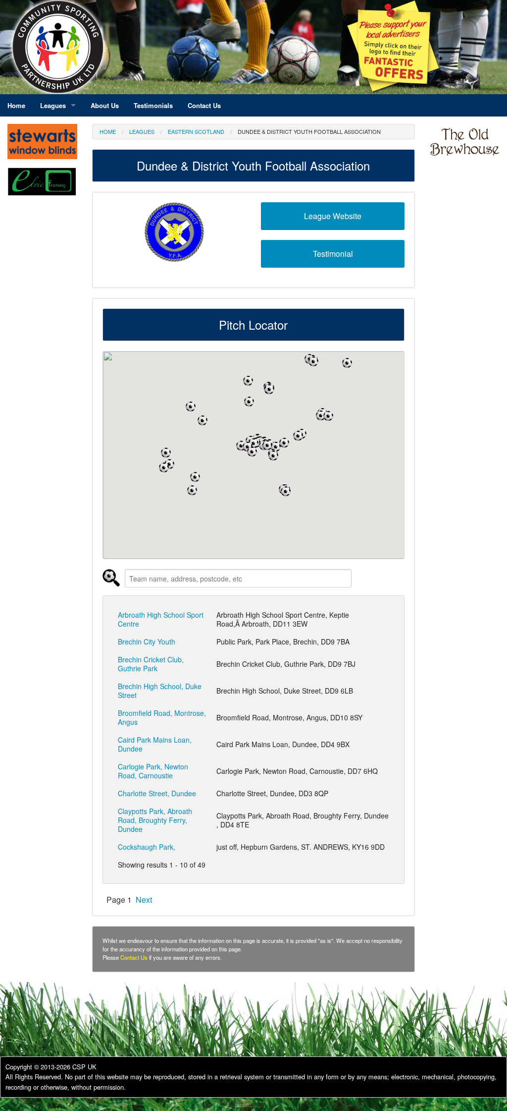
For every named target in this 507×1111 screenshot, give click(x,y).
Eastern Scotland (196, 131)
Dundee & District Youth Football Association (309, 131)
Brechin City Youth (146, 641)
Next (144, 899)
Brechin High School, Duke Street (160, 690)
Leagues (141, 131)
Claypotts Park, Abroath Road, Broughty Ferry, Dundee (155, 820)
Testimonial (333, 253)
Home (108, 131)
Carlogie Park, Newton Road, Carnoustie (153, 770)
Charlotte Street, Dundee (157, 793)
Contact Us (134, 957)
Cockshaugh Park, (146, 847)
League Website (332, 216)
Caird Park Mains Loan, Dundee (155, 744)
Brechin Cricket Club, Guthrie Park (151, 663)
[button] (313, 361)
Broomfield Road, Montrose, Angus (162, 717)
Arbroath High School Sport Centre (160, 619)
